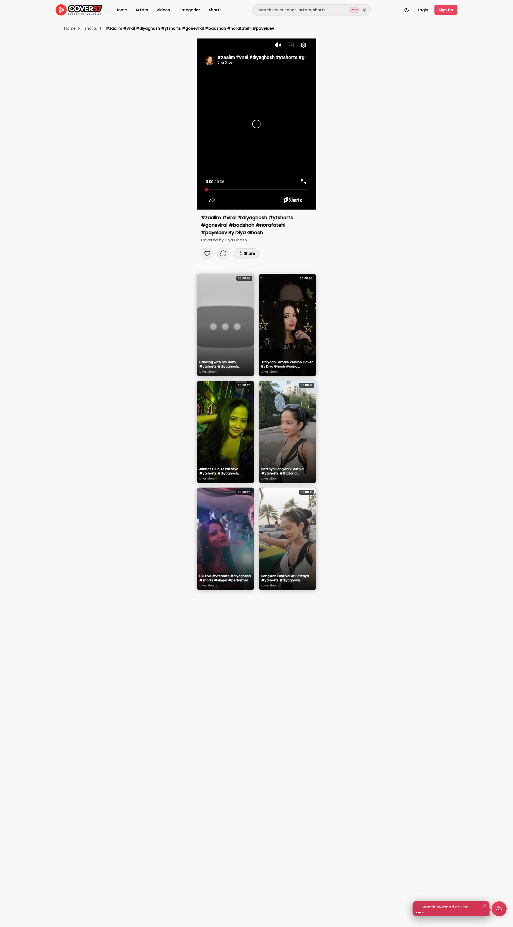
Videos (163, 10)
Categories (189, 10)
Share (249, 253)
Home (121, 10)
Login (423, 10)
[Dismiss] (484, 906)
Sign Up (446, 10)
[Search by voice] (364, 10)
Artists (141, 10)
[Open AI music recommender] (499, 908)
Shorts (215, 10)
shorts (90, 28)
